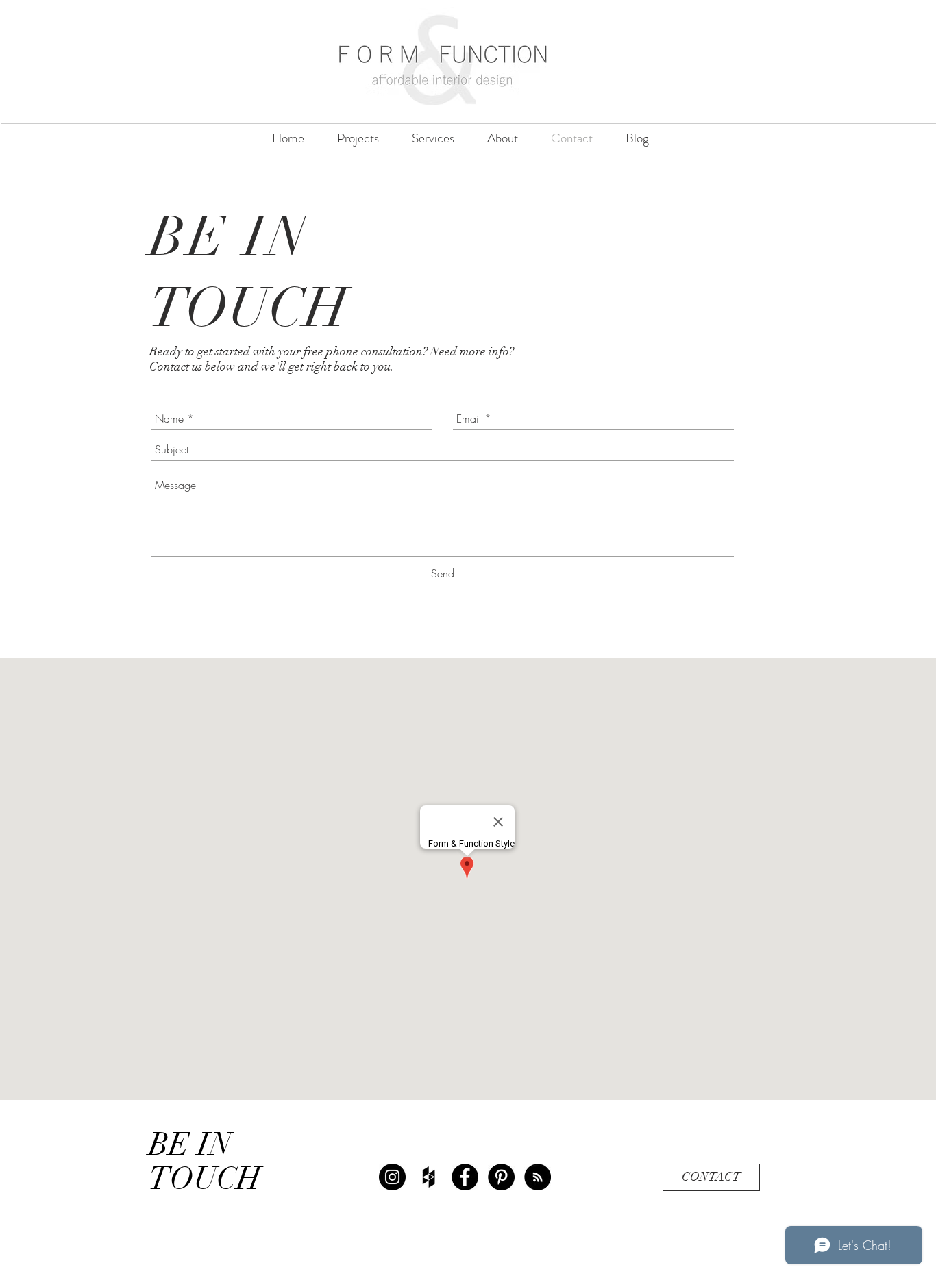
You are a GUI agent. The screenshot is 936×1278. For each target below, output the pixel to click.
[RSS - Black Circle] (537, 1177)
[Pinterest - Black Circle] (501, 1177)
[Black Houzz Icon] (428, 1177)
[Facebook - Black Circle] (465, 1177)
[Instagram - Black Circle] (392, 1177)
